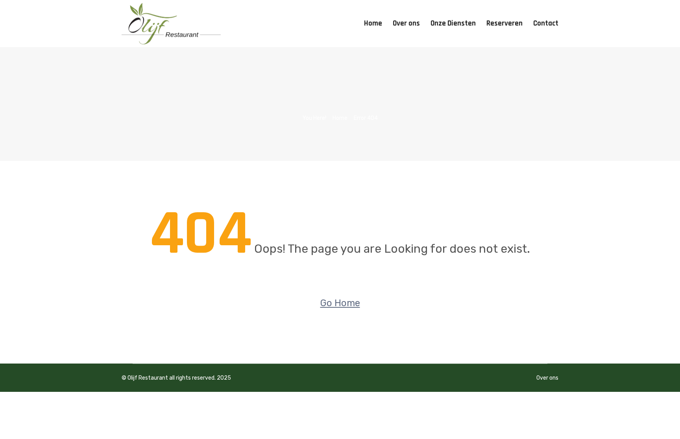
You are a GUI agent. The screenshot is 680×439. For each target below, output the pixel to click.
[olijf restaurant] (172, 23)
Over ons (406, 23)
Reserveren (504, 23)
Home (373, 23)
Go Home (340, 303)
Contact (545, 23)
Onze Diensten (453, 23)
